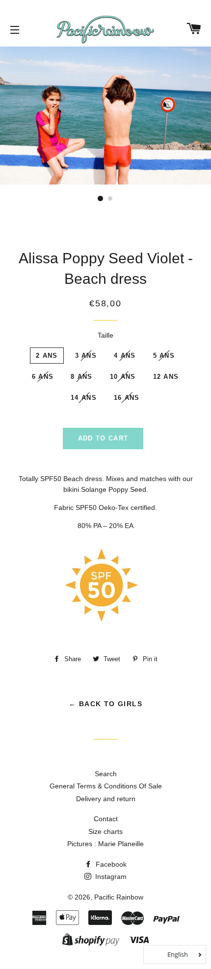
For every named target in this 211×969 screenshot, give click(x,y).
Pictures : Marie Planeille (105, 844)
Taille (105, 335)
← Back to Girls (105, 704)
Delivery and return (105, 799)
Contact (106, 819)
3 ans (86, 355)
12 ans (166, 376)
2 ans (47, 355)
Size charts (105, 831)
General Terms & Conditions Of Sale (106, 786)
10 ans (123, 376)
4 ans (125, 355)
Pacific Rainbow (118, 897)
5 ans (164, 355)
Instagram (110, 876)
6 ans (43, 376)
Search (106, 774)
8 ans (82, 376)
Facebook (110, 864)
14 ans (84, 397)
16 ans (127, 397)
